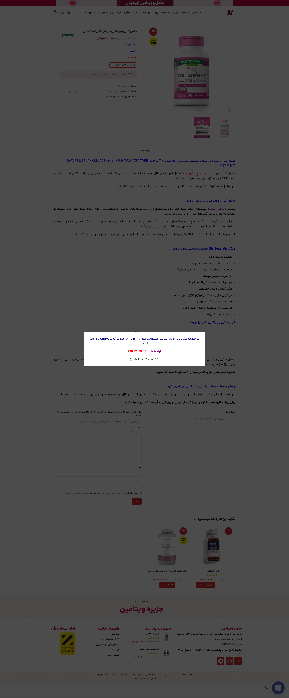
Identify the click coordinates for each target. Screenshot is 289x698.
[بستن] (85, 328)
